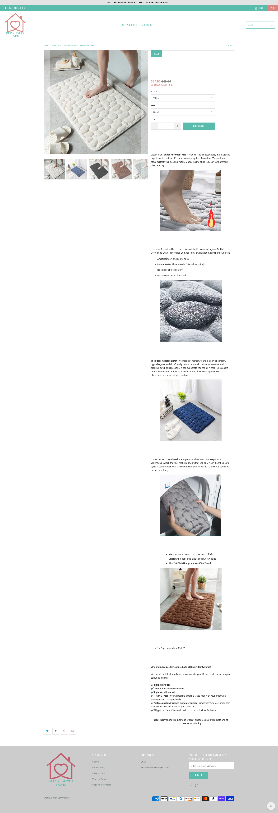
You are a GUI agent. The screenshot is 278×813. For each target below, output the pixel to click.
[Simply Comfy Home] (15, 25)
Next (230, 45)
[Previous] (47, 102)
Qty (153, 119)
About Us (147, 25)
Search (95, 762)
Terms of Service (100, 779)
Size (153, 105)
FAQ (123, 25)
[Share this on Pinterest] (64, 731)
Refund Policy (98, 767)
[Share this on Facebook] (55, 731)
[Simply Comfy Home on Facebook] (5, 8)
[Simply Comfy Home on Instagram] (10, 8)
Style (154, 91)
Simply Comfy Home (60, 798)
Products (132, 25)
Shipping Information (101, 785)
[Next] (144, 102)
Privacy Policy (98, 773)
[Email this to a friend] (72, 731)
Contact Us (19, 8)
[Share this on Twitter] (47, 731)
